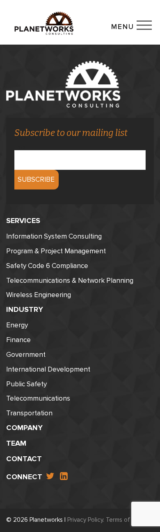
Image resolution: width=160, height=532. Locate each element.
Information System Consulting (54, 236)
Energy (17, 325)
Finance (18, 340)
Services (23, 220)
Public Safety (26, 384)
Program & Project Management (56, 251)
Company (24, 427)
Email (21, 147)
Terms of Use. (125, 519)
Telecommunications (38, 398)
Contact (24, 458)
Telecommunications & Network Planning (69, 280)
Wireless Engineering (38, 295)
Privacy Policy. (85, 519)
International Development (48, 369)
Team (16, 443)
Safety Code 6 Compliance (47, 265)
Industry (24, 309)
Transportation (29, 413)
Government (26, 354)
